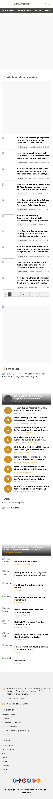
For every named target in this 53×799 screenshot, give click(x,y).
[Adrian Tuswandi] (7, 563)
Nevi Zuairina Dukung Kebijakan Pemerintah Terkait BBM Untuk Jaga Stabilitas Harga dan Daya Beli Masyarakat (32, 173)
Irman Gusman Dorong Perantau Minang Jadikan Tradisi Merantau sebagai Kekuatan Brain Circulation (31, 468)
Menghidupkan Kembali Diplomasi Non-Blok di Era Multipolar (31, 635)
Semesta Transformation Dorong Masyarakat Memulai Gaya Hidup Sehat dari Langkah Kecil (30, 458)
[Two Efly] (7, 587)
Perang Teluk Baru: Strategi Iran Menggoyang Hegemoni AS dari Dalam (30, 573)
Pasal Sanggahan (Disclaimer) (15, 731)
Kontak (5, 735)
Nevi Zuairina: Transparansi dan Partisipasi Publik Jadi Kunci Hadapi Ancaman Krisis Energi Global (32, 235)
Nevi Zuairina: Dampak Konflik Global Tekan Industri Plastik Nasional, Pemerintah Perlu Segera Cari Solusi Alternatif (31, 266)
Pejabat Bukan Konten (25, 561)
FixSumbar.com (29, 790)
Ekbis (4, 757)
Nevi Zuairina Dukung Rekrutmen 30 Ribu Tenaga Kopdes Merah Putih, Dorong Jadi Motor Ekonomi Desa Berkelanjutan (34, 188)
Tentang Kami (8, 715)
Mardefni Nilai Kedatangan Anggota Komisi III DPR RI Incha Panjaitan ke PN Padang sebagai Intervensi (31, 487)
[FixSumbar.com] (22, 4)
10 (42, 294)
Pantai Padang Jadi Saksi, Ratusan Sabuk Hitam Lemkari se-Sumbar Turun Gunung (30, 419)
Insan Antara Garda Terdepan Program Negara (28, 611)
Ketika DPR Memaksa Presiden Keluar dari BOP (29, 623)
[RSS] (38, 780)
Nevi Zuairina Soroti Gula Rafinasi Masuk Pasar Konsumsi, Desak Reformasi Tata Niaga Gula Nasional (33, 204)
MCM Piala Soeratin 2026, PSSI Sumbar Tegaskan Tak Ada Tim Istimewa (29, 438)
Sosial (4, 761)
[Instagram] (34, 780)
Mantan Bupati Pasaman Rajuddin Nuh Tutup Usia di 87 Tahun (30, 409)
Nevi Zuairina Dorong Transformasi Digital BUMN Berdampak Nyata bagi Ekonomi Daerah (32, 219)
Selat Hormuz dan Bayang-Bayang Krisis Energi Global (31, 648)
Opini (4, 769)
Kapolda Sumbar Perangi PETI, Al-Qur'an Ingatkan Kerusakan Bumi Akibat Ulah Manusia (30, 428)
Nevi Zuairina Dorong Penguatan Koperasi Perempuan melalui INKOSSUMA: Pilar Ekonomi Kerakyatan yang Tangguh (33, 141)
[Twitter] (19, 780)
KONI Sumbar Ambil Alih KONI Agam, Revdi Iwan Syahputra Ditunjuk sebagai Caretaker (31, 448)
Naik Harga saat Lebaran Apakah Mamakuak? (30, 598)
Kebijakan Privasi (9, 727)
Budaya (5, 765)
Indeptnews (7, 745)
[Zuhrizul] (7, 600)
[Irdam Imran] (7, 575)
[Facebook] (15, 780)
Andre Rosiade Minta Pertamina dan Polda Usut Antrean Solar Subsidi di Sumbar (29, 477)
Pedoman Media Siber (12, 723)
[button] (45, 3)
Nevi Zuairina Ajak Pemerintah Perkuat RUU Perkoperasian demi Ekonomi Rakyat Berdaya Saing (33, 155)
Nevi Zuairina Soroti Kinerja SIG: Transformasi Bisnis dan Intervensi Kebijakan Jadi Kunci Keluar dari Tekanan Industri (34, 250)
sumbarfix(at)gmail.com (17, 704)
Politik (5, 753)
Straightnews (22, 147)
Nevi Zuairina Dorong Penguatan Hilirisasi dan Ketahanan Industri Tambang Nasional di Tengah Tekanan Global (33, 282)
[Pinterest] (24, 780)
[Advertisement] (26, 42)
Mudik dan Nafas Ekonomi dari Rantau (29, 586)
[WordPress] (29, 780)
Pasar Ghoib (20, 660)
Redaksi (5, 719)
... (32, 294)
